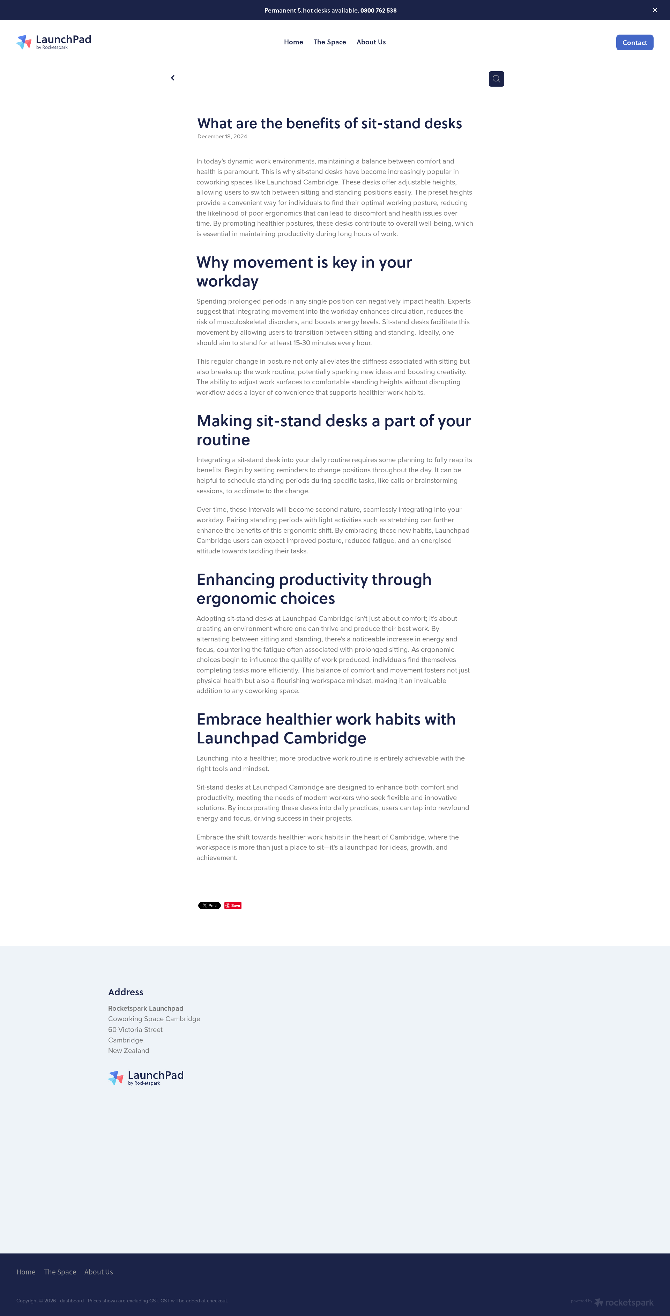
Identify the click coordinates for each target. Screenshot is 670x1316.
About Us (371, 41)
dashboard (72, 1300)
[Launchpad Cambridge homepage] (80, 42)
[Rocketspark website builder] (612, 1303)
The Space (330, 41)
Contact (635, 42)
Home (293, 41)
